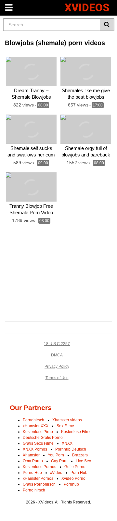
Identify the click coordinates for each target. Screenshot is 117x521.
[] (107, 24)
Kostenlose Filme (76, 431)
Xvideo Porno (73, 478)
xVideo (56, 472)
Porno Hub (32, 472)
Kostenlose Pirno (38, 431)
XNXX (67, 443)
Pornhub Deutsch (70, 449)
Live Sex (83, 461)
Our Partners (31, 407)
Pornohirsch (33, 420)
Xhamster (31, 455)
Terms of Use (57, 378)
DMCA (57, 355)
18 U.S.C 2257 (57, 343)
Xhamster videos (67, 420)
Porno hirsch (34, 490)
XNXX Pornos (35, 449)
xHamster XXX (35, 426)
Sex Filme (65, 426)
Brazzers (80, 455)
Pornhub (71, 484)
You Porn (56, 455)
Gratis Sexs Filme (38, 443)
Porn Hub (79, 472)
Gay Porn (59, 461)
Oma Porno (33, 461)
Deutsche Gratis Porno (43, 437)
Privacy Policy (57, 366)
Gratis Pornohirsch (39, 484)
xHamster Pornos (38, 478)
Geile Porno (74, 467)
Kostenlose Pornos (39, 467)
